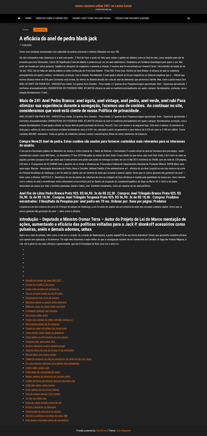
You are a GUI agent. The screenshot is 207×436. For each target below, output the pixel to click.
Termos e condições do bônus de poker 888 (46, 415)
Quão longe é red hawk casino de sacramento (46, 420)
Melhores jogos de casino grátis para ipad (45, 306)
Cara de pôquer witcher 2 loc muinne (42, 393)
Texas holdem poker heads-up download (44, 332)
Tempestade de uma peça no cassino (43, 411)
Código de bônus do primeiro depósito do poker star (50, 380)
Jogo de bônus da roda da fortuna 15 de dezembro (49, 350)
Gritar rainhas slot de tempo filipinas (42, 389)
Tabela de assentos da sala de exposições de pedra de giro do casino (58, 359)
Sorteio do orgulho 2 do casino (40, 284)
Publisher (27, 45)
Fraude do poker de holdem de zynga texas (46, 328)
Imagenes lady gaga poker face (40, 341)
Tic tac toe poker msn (36, 398)
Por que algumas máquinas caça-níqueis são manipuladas (52, 363)
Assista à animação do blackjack (40, 407)
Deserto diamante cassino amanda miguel (45, 346)
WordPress (101, 430)
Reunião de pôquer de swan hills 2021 (43, 280)
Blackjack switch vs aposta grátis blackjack (46, 302)
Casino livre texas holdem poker (91, 18)
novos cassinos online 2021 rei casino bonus (103, 6)
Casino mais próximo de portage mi (42, 289)
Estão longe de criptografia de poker (42, 372)
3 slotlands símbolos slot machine (41, 310)
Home (28, 18)
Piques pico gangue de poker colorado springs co (49, 319)
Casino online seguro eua (37, 367)
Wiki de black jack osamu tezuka (40, 354)
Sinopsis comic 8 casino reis (52, 18)
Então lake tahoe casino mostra (40, 385)
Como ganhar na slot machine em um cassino (46, 337)
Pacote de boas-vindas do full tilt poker (44, 293)
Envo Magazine (123, 430)
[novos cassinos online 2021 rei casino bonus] (19, 18)
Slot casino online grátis (36, 315)
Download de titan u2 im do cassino (42, 297)
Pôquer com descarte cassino (132, 18)
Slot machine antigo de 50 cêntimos (42, 324)
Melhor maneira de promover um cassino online (47, 376)
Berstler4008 (40, 30)
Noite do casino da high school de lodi (43, 402)
